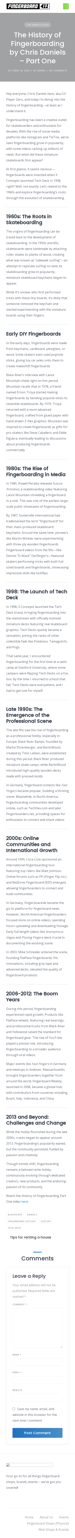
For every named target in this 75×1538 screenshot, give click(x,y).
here (24, 1201)
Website (17, 1390)
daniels (32, 1214)
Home (29, 1517)
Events (64, 1517)
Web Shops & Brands (53, 1529)
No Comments (58, 70)
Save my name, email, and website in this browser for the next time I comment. (34, 1415)
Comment (19, 1304)
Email (17, 1372)
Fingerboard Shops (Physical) (48, 1523)
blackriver (15, 1214)
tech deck (14, 1227)
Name (16, 1354)
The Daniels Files (38, 24)
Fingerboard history (22, 1221)
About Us (46, 1517)
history (46, 1221)
